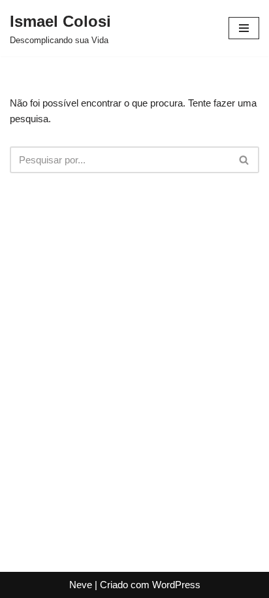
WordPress (176, 584)
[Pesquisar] (244, 159)
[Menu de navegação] (244, 28)
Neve (80, 584)
